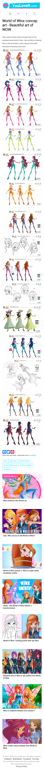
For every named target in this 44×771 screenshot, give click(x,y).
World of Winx (24, 461)
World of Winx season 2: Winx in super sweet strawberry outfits (21, 571)
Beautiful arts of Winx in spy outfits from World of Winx (22, 677)
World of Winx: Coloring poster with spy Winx (21, 640)
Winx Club (13, 461)
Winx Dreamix (26, 465)
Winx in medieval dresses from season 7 (19, 710)
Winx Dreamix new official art (15, 500)
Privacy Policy (21, 766)
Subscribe (18, 13)
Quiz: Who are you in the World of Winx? (19, 535)
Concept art (7, 469)
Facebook (26, 13)
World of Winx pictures (11, 465)
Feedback (8, 759)
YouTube (35, 759)
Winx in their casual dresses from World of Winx (20, 747)
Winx (5, 461)
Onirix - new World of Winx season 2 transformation (17, 606)
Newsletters (17, 759)
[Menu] (10, 13)
